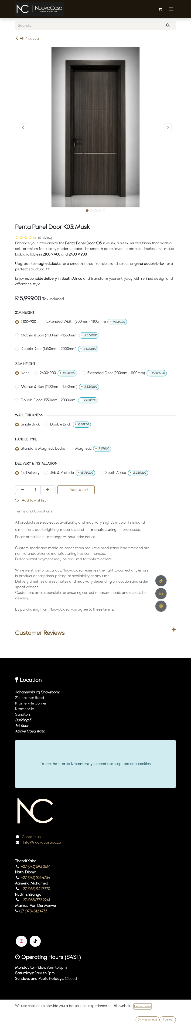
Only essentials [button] (147, 1019)
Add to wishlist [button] (33, 500)
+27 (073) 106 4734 (35, 878)
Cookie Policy (142, 1006)
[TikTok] (35, 941)
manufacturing (103, 530)
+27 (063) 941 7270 (35, 889)
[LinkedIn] (161, 593)
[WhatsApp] (161, 606)
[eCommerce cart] (160, 8)
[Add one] (47, 489)
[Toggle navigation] (171, 8)
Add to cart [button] (79, 490)
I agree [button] (167, 1019)
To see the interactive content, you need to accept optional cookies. (95, 764)
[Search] (168, 25)
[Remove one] (22, 489)
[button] (23, 127)
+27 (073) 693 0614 (35, 867)
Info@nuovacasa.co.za (41, 842)
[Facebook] (161, 580)
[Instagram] (21, 941)
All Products (30, 38)
